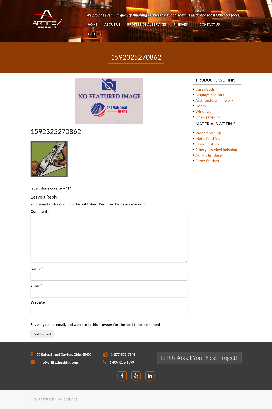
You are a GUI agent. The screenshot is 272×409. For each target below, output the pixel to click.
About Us (112, 24)
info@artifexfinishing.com (58, 362)
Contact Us (209, 24)
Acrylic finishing (208, 155)
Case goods (205, 89)
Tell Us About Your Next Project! (199, 357)
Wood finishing (208, 133)
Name (37, 268)
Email (36, 285)
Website (38, 302)
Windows (203, 111)
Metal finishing (207, 138)
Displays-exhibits (209, 94)
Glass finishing (207, 144)
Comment (40, 211)
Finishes (181, 24)
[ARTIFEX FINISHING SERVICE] (47, 18)
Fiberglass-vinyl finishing (216, 149)
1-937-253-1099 (122, 362)
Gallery (95, 34)
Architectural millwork (214, 100)
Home (92, 24)
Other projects (207, 117)
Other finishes (207, 160)
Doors (200, 106)
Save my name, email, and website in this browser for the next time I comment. (96, 324)
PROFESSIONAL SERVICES (147, 24)
